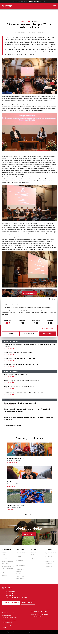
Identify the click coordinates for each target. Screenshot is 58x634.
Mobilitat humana (20, 573)
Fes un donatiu (29, 534)
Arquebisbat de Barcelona (8, 612)
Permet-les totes (47, 333)
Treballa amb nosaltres (7, 568)
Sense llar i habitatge (21, 563)
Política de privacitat (47, 632)
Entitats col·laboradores (8, 566)
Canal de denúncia (28, 602)
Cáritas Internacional (7, 622)
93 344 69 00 (11, 593)
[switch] (22, 323)
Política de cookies (37, 632)
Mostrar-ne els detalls (47, 328)
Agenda (32, 554)
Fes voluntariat (48, 556)
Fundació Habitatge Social (8, 625)
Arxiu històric (5, 563)
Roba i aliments (48, 563)
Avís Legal (28, 632)
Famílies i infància (20, 560)
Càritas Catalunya (6, 615)
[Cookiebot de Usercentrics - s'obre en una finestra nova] (49, 299)
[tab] (54, 6)
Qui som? (4, 552)
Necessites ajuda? (34, 1)
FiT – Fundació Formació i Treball (9, 617)
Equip (3, 554)
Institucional (25, 21)
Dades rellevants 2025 (7, 561)
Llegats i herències (49, 561)
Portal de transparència (11, 602)
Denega (11, 333)
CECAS (4, 627)
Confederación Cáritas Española (9, 620)
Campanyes (43, 1)
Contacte (15, 1)
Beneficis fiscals (48, 566)
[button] (54, 6)
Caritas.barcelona (23, 1)
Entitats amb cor (49, 558)
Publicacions (33, 552)
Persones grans (20, 576)
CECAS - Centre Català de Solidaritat (39, 614)
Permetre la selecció (29, 333)
